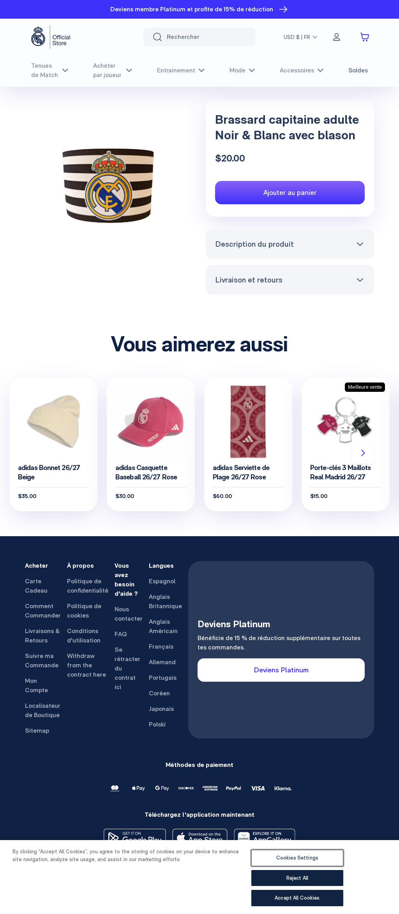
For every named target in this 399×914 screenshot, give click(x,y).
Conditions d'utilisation (84, 635)
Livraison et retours (248, 279)
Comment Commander (43, 610)
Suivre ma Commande (41, 660)
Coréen (159, 693)
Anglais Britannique (165, 601)
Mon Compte (36, 685)
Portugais (163, 677)
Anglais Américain (163, 626)
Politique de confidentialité (87, 585)
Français (161, 646)
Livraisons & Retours (42, 635)
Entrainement (176, 70)
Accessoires (297, 70)
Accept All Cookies (297, 898)
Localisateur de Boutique (42, 710)
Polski (157, 724)
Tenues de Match (44, 70)
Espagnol (162, 581)
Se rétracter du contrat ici (127, 668)
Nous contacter (129, 613)
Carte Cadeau (36, 585)
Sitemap (37, 730)
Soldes (358, 70)
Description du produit (254, 244)
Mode (237, 70)
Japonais (161, 708)
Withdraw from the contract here (86, 665)
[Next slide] (363, 453)
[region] (199, 877)
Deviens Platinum (281, 670)
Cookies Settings (297, 858)
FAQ (121, 634)
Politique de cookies (84, 610)
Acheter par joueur (107, 70)
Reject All (297, 878)
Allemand (162, 662)
